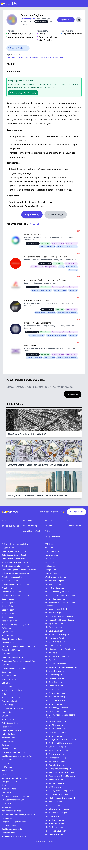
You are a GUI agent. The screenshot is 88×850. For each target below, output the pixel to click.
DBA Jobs (49, 559)
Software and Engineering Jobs (15, 624)
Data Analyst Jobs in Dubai (13, 559)
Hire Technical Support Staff (57, 656)
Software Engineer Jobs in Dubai (16, 544)
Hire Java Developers (54, 631)
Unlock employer (28, 19)
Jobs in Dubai (8, 599)
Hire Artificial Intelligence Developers (61, 667)
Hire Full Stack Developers (56, 794)
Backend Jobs (8, 719)
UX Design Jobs (9, 825)
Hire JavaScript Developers (57, 638)
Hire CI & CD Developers (55, 642)
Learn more (72, 394)
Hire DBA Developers (54, 816)
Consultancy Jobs (9, 748)
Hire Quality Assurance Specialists (59, 790)
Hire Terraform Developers (56, 696)
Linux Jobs (6, 712)
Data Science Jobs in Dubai (14, 555)
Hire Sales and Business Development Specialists (61, 603)
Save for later (55, 214)
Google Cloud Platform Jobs (14, 778)
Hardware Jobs (51, 555)
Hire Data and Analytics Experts (59, 616)
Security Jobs (8, 635)
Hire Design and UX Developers (58, 743)
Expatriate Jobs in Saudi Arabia (15, 566)
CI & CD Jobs (8, 683)
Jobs (4, 520)
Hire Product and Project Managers (60, 620)
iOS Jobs (49, 548)
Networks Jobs (8, 734)
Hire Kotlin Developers (54, 823)
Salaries (48, 526)
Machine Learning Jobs (12, 690)
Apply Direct (65, 20)
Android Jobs (8, 803)
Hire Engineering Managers (56, 758)
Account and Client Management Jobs (18, 814)
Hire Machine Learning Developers (60, 649)
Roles (47, 531)
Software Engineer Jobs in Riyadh (16, 573)
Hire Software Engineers (55, 580)
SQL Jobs (6, 654)
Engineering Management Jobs (15, 796)
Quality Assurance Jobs (12, 829)
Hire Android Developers (55, 765)
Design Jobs (50, 569)
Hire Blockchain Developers (57, 809)
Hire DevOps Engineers (55, 599)
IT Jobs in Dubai (9, 548)
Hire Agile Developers (54, 623)
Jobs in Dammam (9, 621)
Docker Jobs (7, 705)
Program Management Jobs (14, 822)
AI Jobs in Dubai (9, 588)
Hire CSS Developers (54, 725)
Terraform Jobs (8, 738)
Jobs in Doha (7, 606)
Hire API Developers (53, 653)
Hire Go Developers (53, 736)
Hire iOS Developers (53, 805)
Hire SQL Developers (54, 612)
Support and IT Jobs (11, 650)
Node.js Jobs (7, 770)
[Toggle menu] (85, 3)
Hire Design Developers (55, 827)
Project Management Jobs (13, 668)
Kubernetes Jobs (9, 675)
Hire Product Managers (55, 761)
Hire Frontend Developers (56, 700)
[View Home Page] (9, 3)
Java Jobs (6, 672)
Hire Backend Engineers (55, 678)
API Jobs (6, 694)
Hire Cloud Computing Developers (60, 595)
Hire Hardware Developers (56, 812)
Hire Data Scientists (53, 682)
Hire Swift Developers (54, 820)
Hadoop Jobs (51, 573)
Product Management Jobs (13, 800)
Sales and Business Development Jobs (18, 646)
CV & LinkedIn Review (32, 531)
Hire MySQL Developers (55, 721)
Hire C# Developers (53, 704)
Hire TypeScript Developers (57, 750)
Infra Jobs (6, 807)
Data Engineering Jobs (12, 730)
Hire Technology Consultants (57, 707)
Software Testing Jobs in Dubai (15, 595)
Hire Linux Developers (54, 671)
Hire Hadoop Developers (55, 831)
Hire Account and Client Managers (60, 776)
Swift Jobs (49, 562)
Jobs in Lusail (8, 613)
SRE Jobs (49, 544)
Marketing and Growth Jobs (14, 836)
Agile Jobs (6, 664)
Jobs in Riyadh (8, 602)
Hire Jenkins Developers (55, 747)
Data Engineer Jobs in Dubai (14, 551)
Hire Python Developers (55, 588)
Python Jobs (7, 632)
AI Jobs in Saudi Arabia (12, 577)
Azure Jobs (7, 686)
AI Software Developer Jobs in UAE (17, 562)
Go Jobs (5, 774)
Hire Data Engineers (53, 689)
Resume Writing (30, 526)
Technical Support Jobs (12, 697)
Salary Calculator (52, 537)
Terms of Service (73, 526)
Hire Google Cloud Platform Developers (62, 739)
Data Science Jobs (10, 723)
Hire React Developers (54, 685)
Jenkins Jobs (7, 785)
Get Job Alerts (76, 512)
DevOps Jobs (8, 643)
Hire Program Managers (55, 783)
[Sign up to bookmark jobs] (79, 19)
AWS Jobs (6, 628)
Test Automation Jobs (11, 811)
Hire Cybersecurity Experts (57, 591)
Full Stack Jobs (8, 833)
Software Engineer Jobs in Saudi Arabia (19, 569)
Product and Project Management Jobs (19, 661)
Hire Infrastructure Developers (58, 769)
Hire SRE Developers (54, 801)
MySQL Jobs (7, 759)
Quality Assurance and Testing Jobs (17, 756)
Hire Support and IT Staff (56, 609)
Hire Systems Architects (55, 711)
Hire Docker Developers (55, 664)
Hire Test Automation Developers (59, 772)
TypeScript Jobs (9, 789)
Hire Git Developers (53, 675)
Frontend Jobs (8, 741)
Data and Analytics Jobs (12, 657)
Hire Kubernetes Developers (57, 634)
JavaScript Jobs (9, 679)
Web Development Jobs (55, 577)
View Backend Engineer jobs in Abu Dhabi (22, 57)
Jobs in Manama (9, 617)
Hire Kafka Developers (54, 780)
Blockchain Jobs (52, 551)
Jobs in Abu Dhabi (10, 580)
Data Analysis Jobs (10, 701)
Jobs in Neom (8, 610)
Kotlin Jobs (50, 566)
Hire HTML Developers (55, 728)
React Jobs (7, 727)
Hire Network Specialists (55, 693)
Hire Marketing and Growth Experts (60, 798)
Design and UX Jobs (10, 781)
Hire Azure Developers (55, 645)
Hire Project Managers (54, 627)
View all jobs (35, 224)
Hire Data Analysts (53, 660)
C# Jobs (5, 745)
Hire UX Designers (53, 787)
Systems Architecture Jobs (13, 752)
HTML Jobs (7, 767)
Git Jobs (5, 716)
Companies (28, 520)
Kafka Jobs (7, 818)
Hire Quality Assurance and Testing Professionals (60, 716)
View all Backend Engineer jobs (51, 57)
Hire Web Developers (54, 834)
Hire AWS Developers (54, 584)
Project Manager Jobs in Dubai (15, 584)
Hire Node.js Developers (55, 732)
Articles (48, 520)
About (69, 520)
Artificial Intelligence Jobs (13, 708)
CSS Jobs (6, 763)
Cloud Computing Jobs (12, 639)
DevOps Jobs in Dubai (11, 591)
